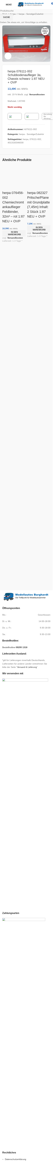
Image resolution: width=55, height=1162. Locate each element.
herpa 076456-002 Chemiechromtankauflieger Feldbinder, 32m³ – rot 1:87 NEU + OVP (13, 207)
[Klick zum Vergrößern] (8, 56)
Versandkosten (15, 238)
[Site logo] (31, 4)
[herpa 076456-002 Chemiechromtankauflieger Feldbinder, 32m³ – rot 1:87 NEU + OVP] (14, 174)
